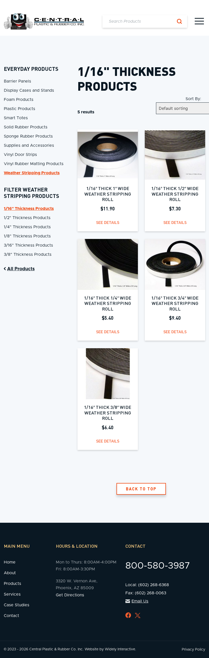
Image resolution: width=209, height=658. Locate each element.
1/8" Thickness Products (27, 236)
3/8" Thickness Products (27, 254)
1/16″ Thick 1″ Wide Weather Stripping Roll (107, 193)
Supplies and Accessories (29, 145)
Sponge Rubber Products (28, 136)
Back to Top (141, 488)
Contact (11, 616)
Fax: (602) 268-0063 (145, 593)
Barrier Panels (17, 81)
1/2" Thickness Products (27, 218)
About (10, 573)
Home (10, 562)
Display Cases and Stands (29, 90)
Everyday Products (31, 68)
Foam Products (18, 100)
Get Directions (70, 595)
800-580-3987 (157, 565)
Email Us (140, 601)
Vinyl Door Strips (20, 155)
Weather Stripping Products (32, 173)
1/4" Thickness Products (27, 227)
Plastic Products (19, 109)
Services (12, 594)
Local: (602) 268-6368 (147, 585)
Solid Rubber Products (25, 127)
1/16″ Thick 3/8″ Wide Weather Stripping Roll (107, 412)
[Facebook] (128, 615)
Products (12, 584)
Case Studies (16, 605)
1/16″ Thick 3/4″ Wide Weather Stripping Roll (175, 303)
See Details (107, 222)
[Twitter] (137, 615)
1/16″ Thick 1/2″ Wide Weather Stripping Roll (175, 193)
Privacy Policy (193, 649)
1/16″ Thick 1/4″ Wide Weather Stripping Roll (107, 303)
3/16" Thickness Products (28, 245)
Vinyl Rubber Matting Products (33, 164)
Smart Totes (16, 118)
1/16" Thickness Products (29, 209)
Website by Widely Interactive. (110, 649)
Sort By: (193, 99)
